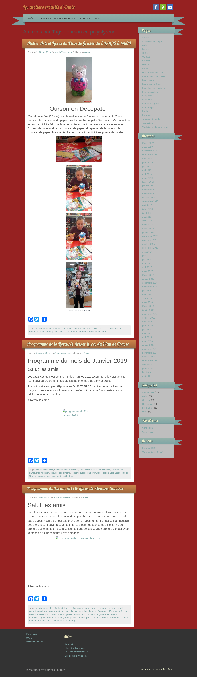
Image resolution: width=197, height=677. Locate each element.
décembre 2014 (150, 349)
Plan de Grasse (78, 331)
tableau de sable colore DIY (42, 620)
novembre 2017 (150, 240)
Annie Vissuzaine (63, 52)
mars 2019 (147, 178)
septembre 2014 (150, 360)
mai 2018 (146, 217)
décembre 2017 (150, 236)
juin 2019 (146, 166)
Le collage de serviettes (153, 88)
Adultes (145, 37)
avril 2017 (147, 267)
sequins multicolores (97, 331)
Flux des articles (75, 648)
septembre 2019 (150, 154)
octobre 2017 (148, 244)
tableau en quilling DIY (68, 620)
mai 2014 (146, 376)
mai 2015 (146, 333)
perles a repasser (111, 473)
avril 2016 (147, 298)
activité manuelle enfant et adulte (52, 328)
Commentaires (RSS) (152, 452)
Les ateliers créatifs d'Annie (49, 7)
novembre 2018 (150, 193)
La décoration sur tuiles (153, 76)
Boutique (146, 49)
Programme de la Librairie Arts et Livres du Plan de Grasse (78, 344)
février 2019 (148, 182)
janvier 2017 (148, 279)
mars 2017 (147, 271)
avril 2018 (147, 220)
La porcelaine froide (152, 84)
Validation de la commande (155, 127)
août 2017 (147, 252)
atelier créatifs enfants (72, 608)
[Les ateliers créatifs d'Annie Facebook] (156, 7)
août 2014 (147, 364)
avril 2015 (147, 337)
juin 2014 (146, 372)
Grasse (89, 614)
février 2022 (148, 143)
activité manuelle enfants (48, 608)
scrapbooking (44, 476)
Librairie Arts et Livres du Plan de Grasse (89, 328)
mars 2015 (147, 341)
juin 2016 (146, 290)
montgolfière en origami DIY (107, 614)
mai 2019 (146, 170)
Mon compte (148, 107)
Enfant (145, 68)
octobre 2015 (148, 318)
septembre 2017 (150, 248)
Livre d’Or (147, 99)
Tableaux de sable (151, 119)
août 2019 (147, 158)
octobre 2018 (148, 197)
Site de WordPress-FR (76, 656)
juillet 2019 (147, 162)
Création (146, 400)
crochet (74, 470)
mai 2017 (146, 263)
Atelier (31, 18)
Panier (145, 111)
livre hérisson (42, 473)
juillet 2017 (147, 255)
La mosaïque (148, 80)
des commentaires (76, 651)
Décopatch (85, 470)
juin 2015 (146, 329)
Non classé (147, 404)
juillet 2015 (147, 325)
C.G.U (145, 53)
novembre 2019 (150, 150)
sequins (124, 617)
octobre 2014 (148, 356)
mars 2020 (147, 147)
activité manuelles (44, 470)
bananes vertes (107, 608)
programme (148, 408)
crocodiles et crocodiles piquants (80, 611)
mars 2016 (147, 302)
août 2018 (147, 205)
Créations (44, 18)
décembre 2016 (150, 283)
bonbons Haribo (62, 470)
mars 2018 (147, 224)
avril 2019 (147, 174)
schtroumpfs (113, 617)
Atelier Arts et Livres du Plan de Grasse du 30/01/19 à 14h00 (79, 43)
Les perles (147, 95)
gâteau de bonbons (100, 470)
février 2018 (148, 228)
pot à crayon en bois (96, 617)
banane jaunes (91, 608)
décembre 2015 (150, 314)
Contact (97, 18)
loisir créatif (115, 328)
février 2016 (148, 306)
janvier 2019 (148, 185)
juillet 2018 (147, 209)
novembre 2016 (150, 286)
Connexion (147, 428)
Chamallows (41, 611)
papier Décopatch (60, 331)
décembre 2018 (150, 189)
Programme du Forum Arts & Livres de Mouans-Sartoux (75, 488)
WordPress (147, 432)
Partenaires (147, 115)
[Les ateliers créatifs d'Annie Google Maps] (163, 7)
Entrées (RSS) (149, 448)
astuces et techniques (152, 41)
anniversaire (148, 392)
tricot (71, 476)
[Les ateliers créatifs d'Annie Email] (170, 7)
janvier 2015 (148, 345)
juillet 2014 (147, 368)
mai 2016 (146, 294)
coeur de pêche (55, 611)
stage (145, 411)
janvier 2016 (148, 310)
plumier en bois (77, 617)
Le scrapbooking (150, 92)
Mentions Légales (150, 103)
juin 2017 (146, 259)
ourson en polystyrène (40, 331)
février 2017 (148, 275)
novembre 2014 (150, 353)
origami (75, 473)
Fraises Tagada (56, 614)
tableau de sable (60, 476)
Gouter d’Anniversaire (65, 18)
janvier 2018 (148, 232)
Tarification (84, 18)
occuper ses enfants (60, 473)
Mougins (33, 617)
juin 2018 (146, 213)
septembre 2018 (150, 201)
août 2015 (147, 321)
